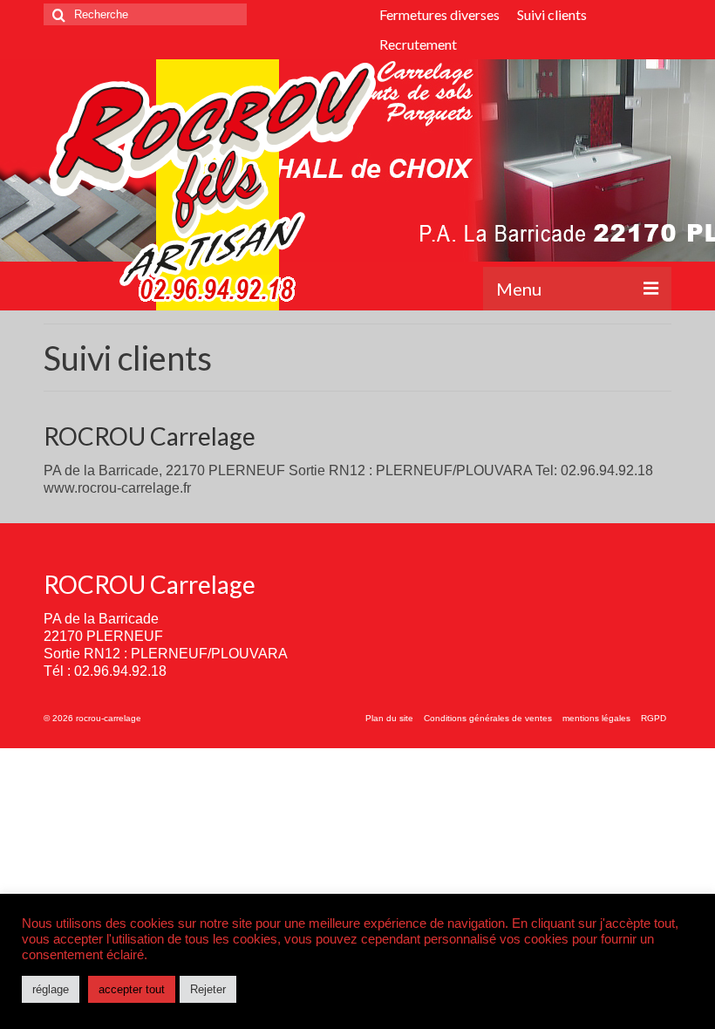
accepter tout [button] (132, 989)
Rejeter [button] (208, 989)
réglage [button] (50, 989)
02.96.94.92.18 (120, 671)
